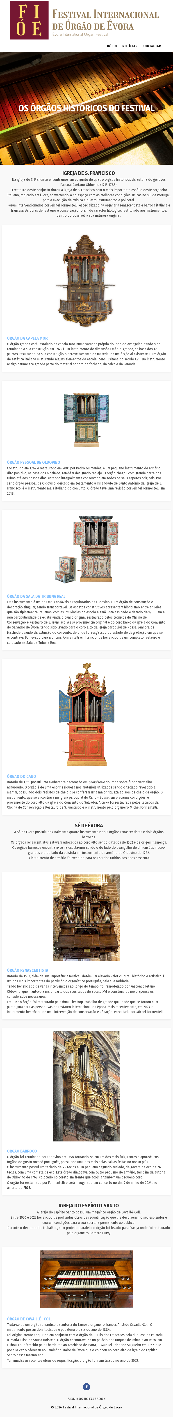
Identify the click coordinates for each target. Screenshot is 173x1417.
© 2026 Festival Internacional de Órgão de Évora (86, 1407)
